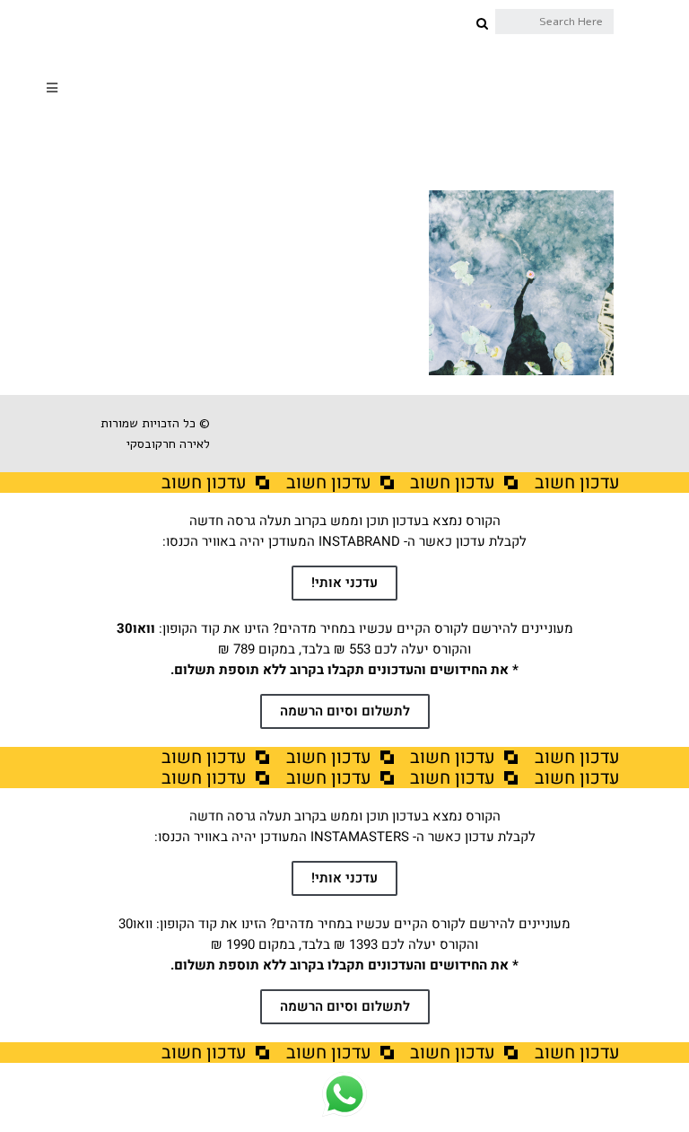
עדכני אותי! (344, 582)
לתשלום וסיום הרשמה (345, 711)
